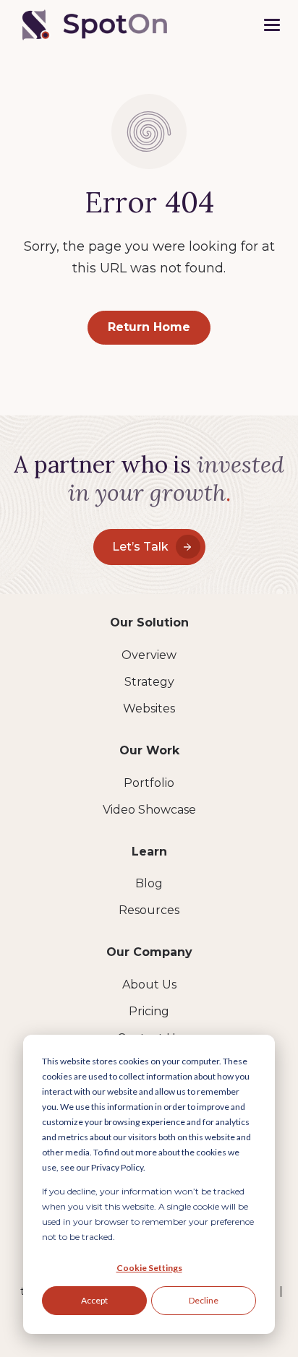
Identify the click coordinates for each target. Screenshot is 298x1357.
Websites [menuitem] (149, 708)
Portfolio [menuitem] (149, 783)
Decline (203, 1300)
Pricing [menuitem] (149, 1011)
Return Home (149, 327)
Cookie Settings (149, 1267)
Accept (94, 1300)
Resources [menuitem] (149, 910)
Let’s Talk (140, 546)
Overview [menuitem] (149, 655)
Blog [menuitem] (149, 883)
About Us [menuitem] (149, 984)
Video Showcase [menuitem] (149, 810)
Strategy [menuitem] (149, 682)
